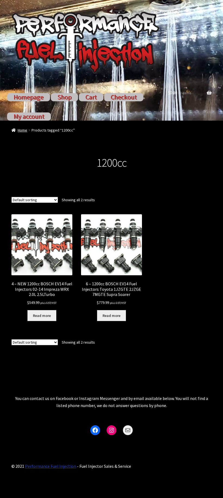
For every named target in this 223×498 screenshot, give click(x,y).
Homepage (29, 97)
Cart (91, 97)
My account (29, 116)
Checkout (124, 97)
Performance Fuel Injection (50, 466)
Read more (42, 315)
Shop (64, 97)
